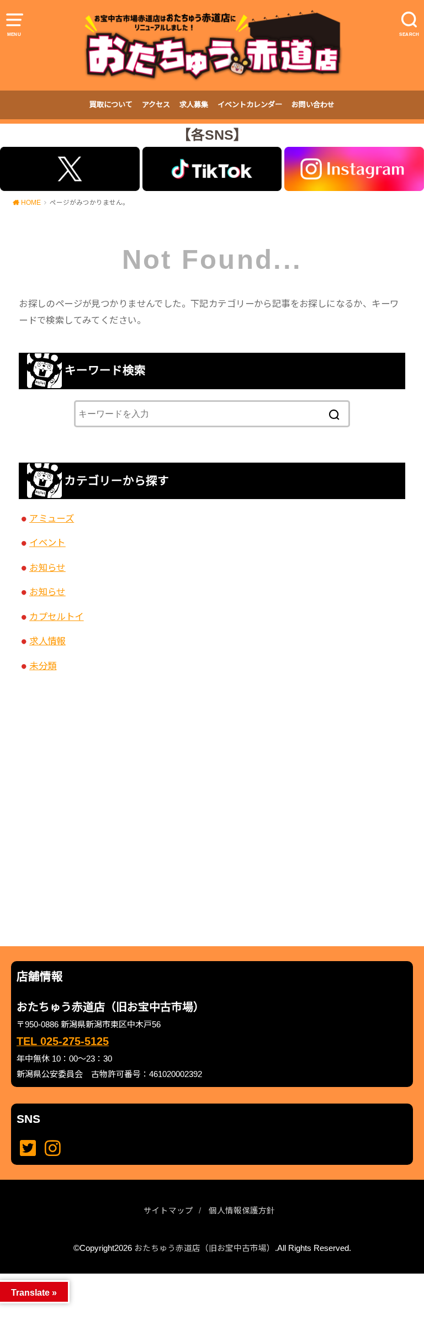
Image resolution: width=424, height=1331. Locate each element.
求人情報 (47, 641)
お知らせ (47, 567)
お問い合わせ (313, 104)
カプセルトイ (56, 617)
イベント (47, 543)
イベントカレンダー (250, 104)
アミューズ (51, 518)
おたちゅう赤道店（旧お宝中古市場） (204, 1248)
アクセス (156, 104)
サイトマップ (168, 1210)
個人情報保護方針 (242, 1210)
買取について (110, 104)
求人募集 (193, 104)
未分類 (42, 666)
